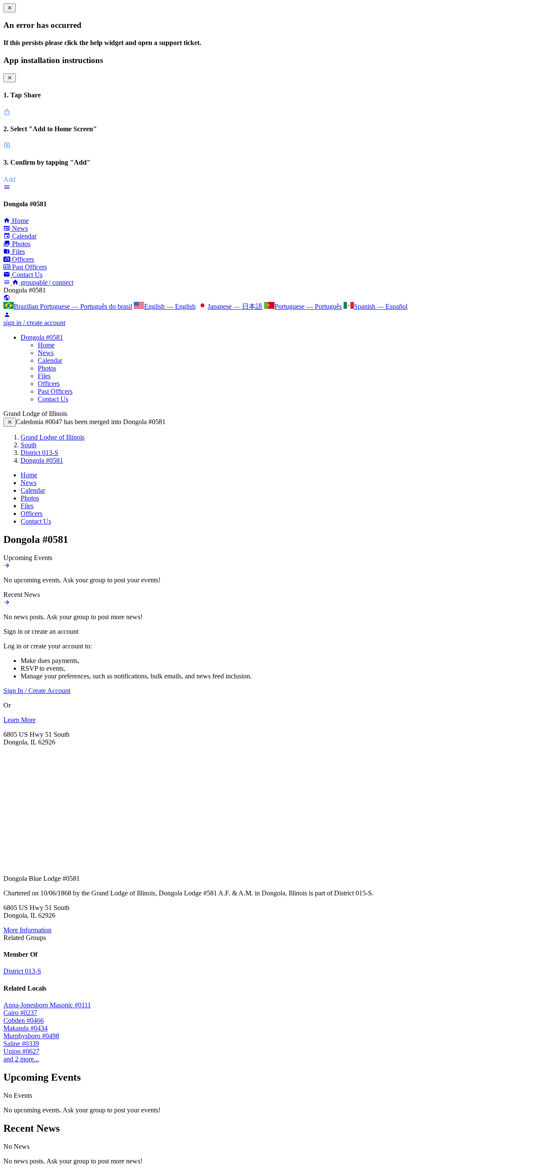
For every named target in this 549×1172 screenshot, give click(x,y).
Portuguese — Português (308, 306)
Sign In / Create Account (36, 690)
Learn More (19, 719)
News (46, 352)
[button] (6, 187)
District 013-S (39, 452)
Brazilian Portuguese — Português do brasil (73, 306)
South (28, 445)
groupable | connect (46, 282)
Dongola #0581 (42, 337)
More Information (27, 930)
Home (46, 345)
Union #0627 (21, 1051)
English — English (170, 306)
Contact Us (53, 399)
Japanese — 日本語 (235, 306)
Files (44, 376)
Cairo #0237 (20, 1012)
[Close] (9, 422)
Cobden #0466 (23, 1020)
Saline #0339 (21, 1043)
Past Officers (55, 391)
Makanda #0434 (25, 1028)
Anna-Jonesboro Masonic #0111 (47, 1005)
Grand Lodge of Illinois (52, 437)
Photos (47, 368)
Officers (49, 383)
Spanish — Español (380, 306)
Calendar (50, 360)
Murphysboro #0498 (31, 1035)
